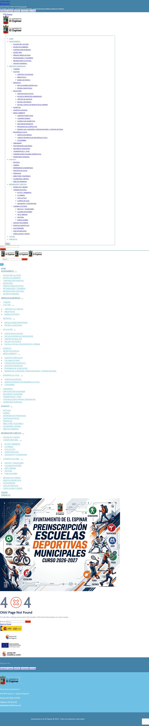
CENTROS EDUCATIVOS (14, 334)
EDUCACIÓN (8, 329)
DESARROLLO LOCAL (11, 375)
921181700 (22, 7)
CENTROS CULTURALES (14, 309)
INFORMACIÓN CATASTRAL (13, 291)
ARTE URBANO (10, 468)
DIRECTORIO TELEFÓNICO (13, 424)
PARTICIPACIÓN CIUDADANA (14, 392)
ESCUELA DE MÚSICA (13, 342)
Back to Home (5, 624)
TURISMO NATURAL (10, 440)
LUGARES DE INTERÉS (13, 466)
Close (7, 244)
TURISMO (7, 302)
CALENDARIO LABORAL (12, 426)
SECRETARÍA (8, 283)
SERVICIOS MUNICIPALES (10, 298)
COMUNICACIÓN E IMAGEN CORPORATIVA (19, 399)
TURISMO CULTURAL (11, 459)
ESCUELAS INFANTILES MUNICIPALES (19, 336)
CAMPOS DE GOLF (12, 452)
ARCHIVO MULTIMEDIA (12, 478)
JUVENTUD (7, 348)
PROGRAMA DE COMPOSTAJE (16, 368)
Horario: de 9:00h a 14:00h (10, 698)
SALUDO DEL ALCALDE (12, 275)
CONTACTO (5, 495)
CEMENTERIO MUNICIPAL (12, 402)
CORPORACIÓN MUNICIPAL (13, 281)
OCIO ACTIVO (10, 449)
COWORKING (10, 385)
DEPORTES (7, 318)
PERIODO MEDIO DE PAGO (13, 286)
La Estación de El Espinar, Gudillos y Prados (48, 9)
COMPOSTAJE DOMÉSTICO (15, 363)
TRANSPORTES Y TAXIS (12, 397)
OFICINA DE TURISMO (11, 437)
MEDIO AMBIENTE (10, 354)
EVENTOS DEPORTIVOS (12, 480)
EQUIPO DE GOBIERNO (11, 278)
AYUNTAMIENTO (7, 271)
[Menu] (16, 271)
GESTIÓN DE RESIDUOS (14, 366)
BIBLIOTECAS (10, 312)
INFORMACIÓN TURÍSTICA (11, 433)
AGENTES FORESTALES (14, 358)
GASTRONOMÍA (9, 483)
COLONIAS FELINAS (12, 360)
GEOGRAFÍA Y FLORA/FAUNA (16, 455)
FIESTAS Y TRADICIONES (14, 463)
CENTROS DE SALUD (11, 418)
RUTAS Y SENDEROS (12, 444)
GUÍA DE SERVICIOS (10, 486)
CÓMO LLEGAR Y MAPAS (12, 488)
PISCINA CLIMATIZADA (13, 325)
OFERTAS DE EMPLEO (13, 379)
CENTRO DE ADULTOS (13, 339)
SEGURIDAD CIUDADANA (12, 394)
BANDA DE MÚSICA (12, 314)
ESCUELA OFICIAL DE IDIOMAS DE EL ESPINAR (22, 344)
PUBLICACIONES (11, 474)
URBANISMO (8, 389)
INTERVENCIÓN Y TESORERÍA (14, 289)
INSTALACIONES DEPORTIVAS (16, 323)
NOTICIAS (7, 410)
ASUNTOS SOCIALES (11, 351)
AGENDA (6, 413)
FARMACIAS (7, 421)
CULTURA (7, 305)
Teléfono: (8, 702)
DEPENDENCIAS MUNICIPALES (14, 416)
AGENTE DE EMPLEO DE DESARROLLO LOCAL (22, 382)
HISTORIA (8, 471)
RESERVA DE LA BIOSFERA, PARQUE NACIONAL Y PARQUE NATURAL (31, 371)
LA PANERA (9, 447)
